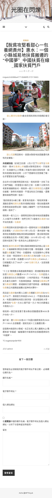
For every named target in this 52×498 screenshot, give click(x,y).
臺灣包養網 (14, 246)
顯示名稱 (7, 377)
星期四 (26, 40)
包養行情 (33, 262)
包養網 (42, 218)
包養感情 (9, 284)
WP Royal (29, 493)
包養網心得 (18, 166)
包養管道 (37, 188)
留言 (5, 429)
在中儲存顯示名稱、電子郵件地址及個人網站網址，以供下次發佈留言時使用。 (26, 423)
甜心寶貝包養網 (14, 115)
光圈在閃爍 (26, 10)
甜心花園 (11, 154)
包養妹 (16, 320)
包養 (39, 163)
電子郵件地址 (9, 391)
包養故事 (18, 230)
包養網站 (43, 281)
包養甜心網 (35, 259)
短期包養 (17, 203)
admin (10, 349)
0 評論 (46, 349)
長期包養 (39, 292)
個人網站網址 (9, 404)
